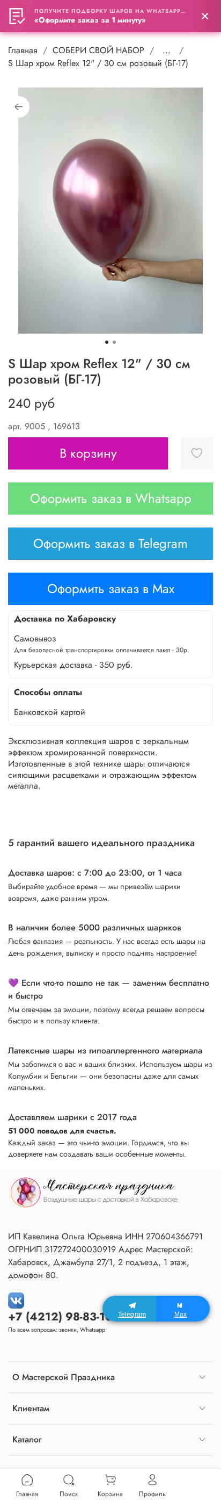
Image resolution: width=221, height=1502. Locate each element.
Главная (23, 50)
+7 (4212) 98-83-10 (60, 1317)
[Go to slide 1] (106, 342)
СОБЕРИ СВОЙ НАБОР (98, 50)
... (167, 50)
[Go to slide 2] (114, 342)
